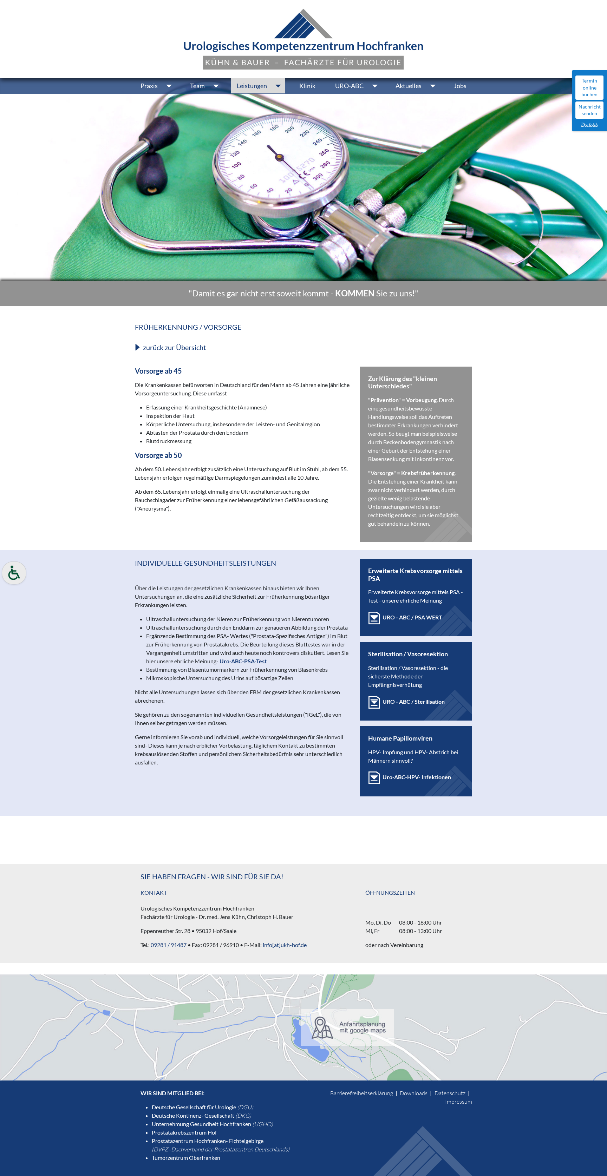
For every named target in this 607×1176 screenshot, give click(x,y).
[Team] (216, 85)
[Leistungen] (279, 85)
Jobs (460, 86)
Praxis (149, 86)
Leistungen (252, 86)
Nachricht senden (590, 110)
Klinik (307, 86)
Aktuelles (409, 86)
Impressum (458, 1101)
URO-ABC (349, 86)
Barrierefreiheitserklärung (361, 1093)
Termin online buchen (589, 87)
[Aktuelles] (433, 85)
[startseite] (303, 38)
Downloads (413, 1093)
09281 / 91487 (169, 944)
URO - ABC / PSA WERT (412, 617)
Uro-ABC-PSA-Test (243, 661)
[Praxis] (169, 85)
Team (197, 86)
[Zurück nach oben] (594, 1163)
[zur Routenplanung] (303, 1026)
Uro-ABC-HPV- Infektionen (417, 777)
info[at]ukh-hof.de (284, 944)
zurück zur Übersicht (174, 347)
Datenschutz (450, 1093)
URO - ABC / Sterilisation (414, 701)
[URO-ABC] (375, 85)
